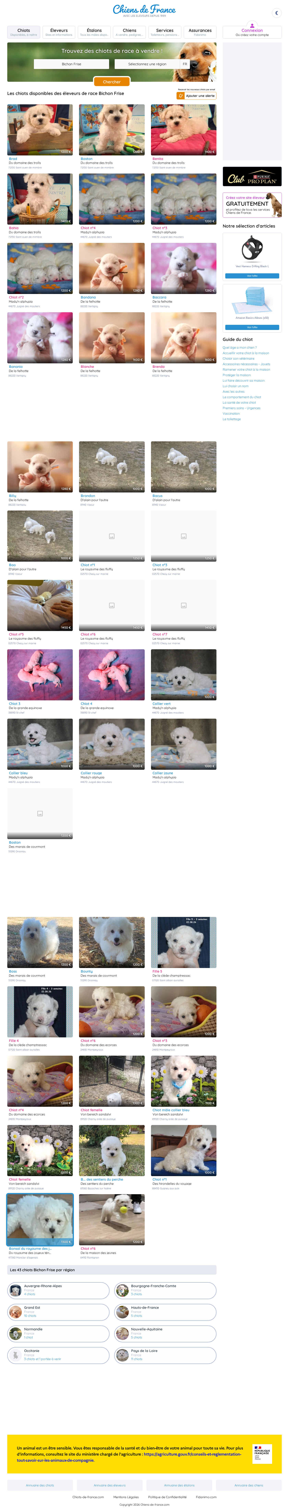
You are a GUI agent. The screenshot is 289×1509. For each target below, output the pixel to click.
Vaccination (231, 413)
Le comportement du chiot (242, 397)
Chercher (112, 81)
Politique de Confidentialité (167, 1497)
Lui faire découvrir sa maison (244, 380)
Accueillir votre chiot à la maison (246, 353)
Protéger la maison (237, 375)
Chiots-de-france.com (88, 1497)
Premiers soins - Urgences (241, 408)
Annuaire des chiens (249, 1485)
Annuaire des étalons (179, 1485)
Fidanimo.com (206, 1497)
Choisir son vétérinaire (238, 358)
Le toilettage (232, 419)
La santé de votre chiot (239, 402)
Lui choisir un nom (236, 386)
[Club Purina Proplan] (252, 176)
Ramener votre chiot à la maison (246, 369)
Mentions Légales (126, 1497)
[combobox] (71, 64)
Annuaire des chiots (40, 1485)
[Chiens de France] (144, 13)
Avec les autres (234, 391)
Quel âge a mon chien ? (240, 347)
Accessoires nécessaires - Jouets (246, 364)
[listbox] (185, 64)
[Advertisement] (112, 409)
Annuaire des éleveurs (110, 1485)
